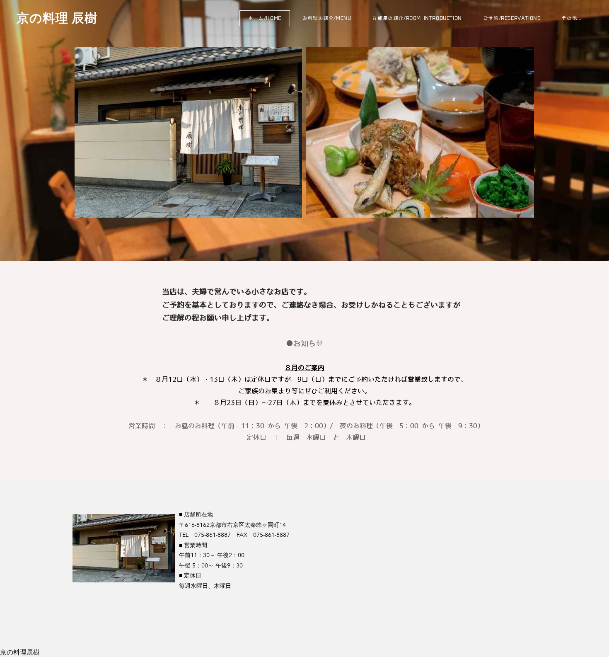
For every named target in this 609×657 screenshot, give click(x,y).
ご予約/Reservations (512, 18)
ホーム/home (264, 18)
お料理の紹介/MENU (326, 18)
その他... (571, 18)
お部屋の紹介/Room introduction (417, 18)
